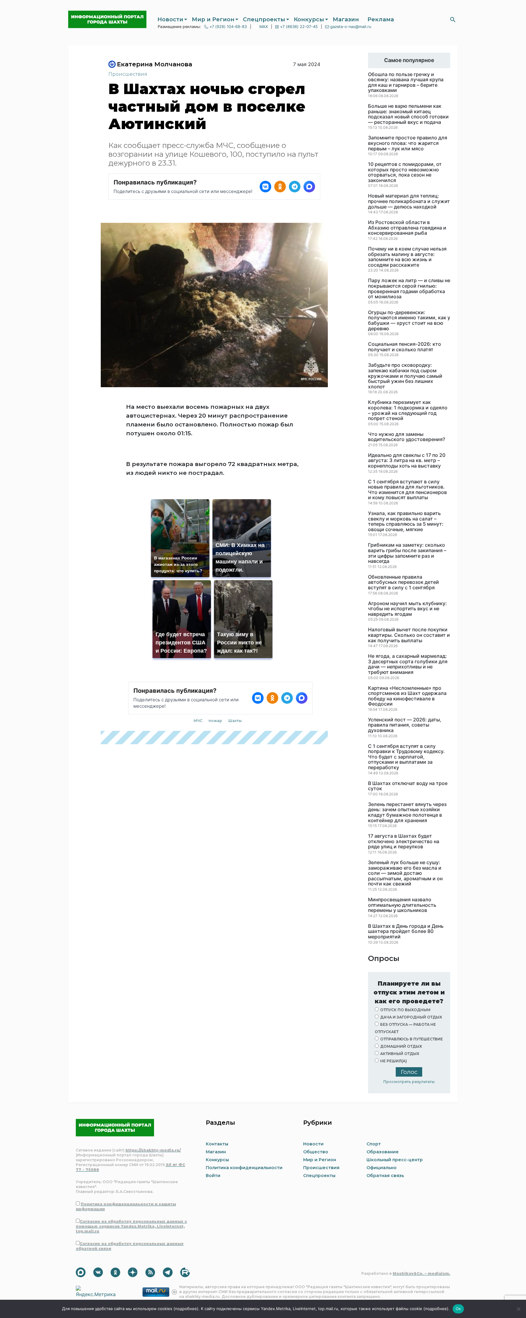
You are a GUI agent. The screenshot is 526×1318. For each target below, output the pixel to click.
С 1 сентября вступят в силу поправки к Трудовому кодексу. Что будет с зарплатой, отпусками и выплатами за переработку (406, 757)
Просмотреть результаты (409, 1081)
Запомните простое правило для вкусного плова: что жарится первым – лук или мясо (407, 143)
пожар (215, 720)
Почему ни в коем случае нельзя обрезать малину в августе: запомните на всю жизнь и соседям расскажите (407, 257)
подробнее (186, 1308)
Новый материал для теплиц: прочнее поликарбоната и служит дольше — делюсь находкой (409, 201)
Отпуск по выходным (405, 1010)
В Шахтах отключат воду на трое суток (407, 786)
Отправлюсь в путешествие (411, 1039)
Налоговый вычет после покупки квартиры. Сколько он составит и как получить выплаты (409, 635)
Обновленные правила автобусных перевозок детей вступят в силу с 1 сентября (403, 582)
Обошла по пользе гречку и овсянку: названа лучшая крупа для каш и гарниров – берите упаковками (406, 82)
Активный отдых (399, 1053)
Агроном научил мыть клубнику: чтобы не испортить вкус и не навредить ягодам (407, 609)
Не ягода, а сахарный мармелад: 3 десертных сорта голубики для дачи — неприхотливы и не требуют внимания (407, 664)
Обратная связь (385, 1175)
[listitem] (265, 186)
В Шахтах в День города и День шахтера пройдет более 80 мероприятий (406, 932)
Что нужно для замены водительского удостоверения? (406, 437)
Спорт (373, 1144)
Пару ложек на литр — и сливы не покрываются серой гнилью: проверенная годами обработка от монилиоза (409, 288)
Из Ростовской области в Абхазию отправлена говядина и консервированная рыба (407, 228)
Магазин (346, 19)
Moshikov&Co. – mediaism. (421, 1273)
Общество (315, 1152)
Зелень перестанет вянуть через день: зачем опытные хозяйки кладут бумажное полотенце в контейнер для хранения (407, 812)
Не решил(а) (393, 1061)
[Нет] (518, 1309)
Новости (170, 19)
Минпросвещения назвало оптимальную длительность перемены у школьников (402, 905)
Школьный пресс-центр (394, 1159)
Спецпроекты (264, 19)
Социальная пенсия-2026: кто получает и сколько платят (404, 347)
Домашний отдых (401, 1046)
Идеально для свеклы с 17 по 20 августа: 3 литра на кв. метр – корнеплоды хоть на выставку (406, 461)
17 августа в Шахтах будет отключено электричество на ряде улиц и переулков (403, 841)
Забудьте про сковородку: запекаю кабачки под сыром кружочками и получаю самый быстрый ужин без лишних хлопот (405, 376)
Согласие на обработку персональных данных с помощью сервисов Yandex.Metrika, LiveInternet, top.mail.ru (131, 1226)
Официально (381, 1167)
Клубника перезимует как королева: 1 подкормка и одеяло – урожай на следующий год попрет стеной (407, 410)
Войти (213, 1175)
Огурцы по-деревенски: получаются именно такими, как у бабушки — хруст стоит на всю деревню (409, 320)
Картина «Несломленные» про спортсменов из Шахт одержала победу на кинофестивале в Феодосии (407, 696)
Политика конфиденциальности (244, 1167)
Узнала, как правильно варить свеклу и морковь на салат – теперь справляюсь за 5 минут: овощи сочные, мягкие (406, 521)
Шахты (235, 720)
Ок (458, 1308)
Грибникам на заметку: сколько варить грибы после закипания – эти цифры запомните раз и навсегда (407, 553)
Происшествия (127, 74)
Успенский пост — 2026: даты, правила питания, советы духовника (404, 725)
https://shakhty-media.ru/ (153, 1150)
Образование (382, 1152)
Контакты (217, 1144)
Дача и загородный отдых (411, 1017)
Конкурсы (309, 19)
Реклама (380, 19)
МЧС (198, 720)
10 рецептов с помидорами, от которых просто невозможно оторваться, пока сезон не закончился (405, 172)
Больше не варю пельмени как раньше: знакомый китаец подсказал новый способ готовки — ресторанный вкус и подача (408, 114)
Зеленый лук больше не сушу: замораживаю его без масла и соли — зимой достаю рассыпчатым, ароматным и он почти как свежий (405, 873)
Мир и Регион (213, 19)
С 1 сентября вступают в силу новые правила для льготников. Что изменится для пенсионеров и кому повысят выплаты (407, 489)
